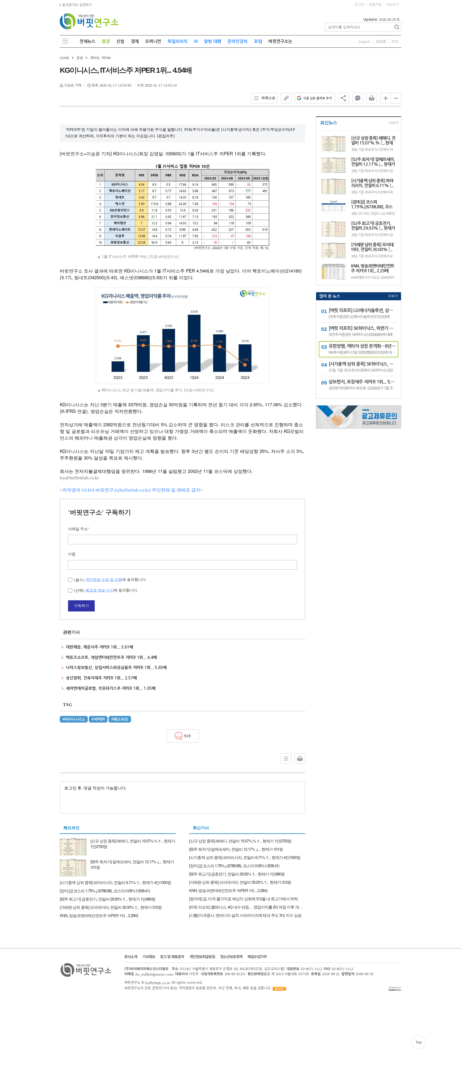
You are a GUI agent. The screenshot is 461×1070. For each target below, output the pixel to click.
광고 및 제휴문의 (172, 956)
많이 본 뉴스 (329, 296)
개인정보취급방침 (202, 956)
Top (419, 1042)
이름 (71, 554)
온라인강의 (238, 41)
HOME (64, 57)
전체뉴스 (88, 41)
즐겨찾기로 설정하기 (76, 4)
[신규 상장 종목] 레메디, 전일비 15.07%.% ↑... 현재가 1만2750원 (373, 140)
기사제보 (148, 956)
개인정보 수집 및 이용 (103, 579)
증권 (106, 41)
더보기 (393, 123)
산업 (120, 41)
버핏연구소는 (280, 41)
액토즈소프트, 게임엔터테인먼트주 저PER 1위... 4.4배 (111, 657)
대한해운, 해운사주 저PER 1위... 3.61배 (99, 647)
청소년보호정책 (231, 956)
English (364, 41)
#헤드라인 (119, 719)
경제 (135, 41)
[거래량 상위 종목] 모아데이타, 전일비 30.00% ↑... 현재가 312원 (372, 247)
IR (196, 41)
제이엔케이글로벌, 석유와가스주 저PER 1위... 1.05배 (111, 688)
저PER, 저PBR (100, 57)
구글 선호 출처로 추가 (317, 98)
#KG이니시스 (73, 719)
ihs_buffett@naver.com (154, 974)
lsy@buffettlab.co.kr (79, 477)
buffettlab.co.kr (157, 982)
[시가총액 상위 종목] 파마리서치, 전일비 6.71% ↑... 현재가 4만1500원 (372, 183)
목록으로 (268, 98)
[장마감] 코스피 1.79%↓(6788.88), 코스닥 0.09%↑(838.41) (371, 204)
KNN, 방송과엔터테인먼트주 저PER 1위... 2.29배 (372, 268)
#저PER (98, 719)
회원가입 (375, 4)
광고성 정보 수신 (99, 590)
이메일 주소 (79, 529)
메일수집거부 (257, 956)
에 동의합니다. (110, 580)
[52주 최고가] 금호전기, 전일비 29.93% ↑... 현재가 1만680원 (373, 226)
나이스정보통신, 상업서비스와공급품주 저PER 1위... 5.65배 (116, 668)
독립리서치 (178, 41)
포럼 (258, 41)
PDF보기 (393, 4)
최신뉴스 (328, 123)
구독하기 (81, 605)
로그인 (359, 4)
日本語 (381, 41)
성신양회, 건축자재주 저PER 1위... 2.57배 (101, 678)
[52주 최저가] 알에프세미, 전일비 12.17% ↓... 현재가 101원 (373, 162)
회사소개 (130, 956)
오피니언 (153, 41)
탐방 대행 (212, 41)
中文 (395, 41)
